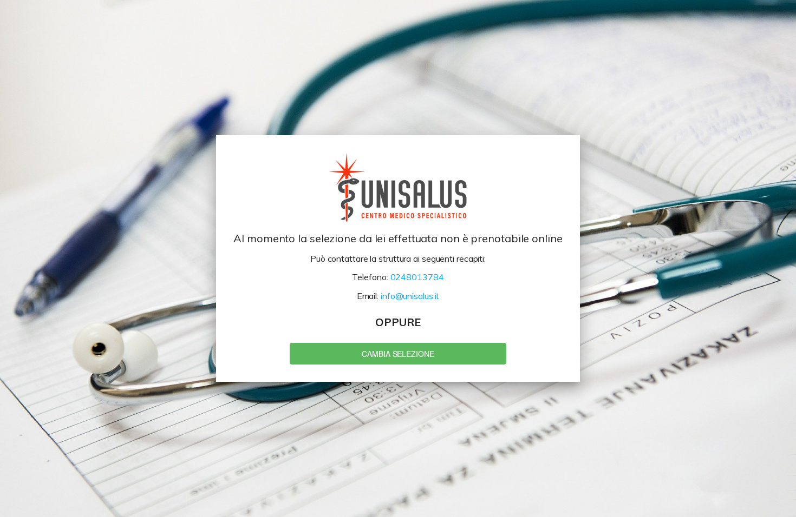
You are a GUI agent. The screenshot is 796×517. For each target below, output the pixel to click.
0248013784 (417, 276)
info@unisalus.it (410, 295)
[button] (398, 353)
